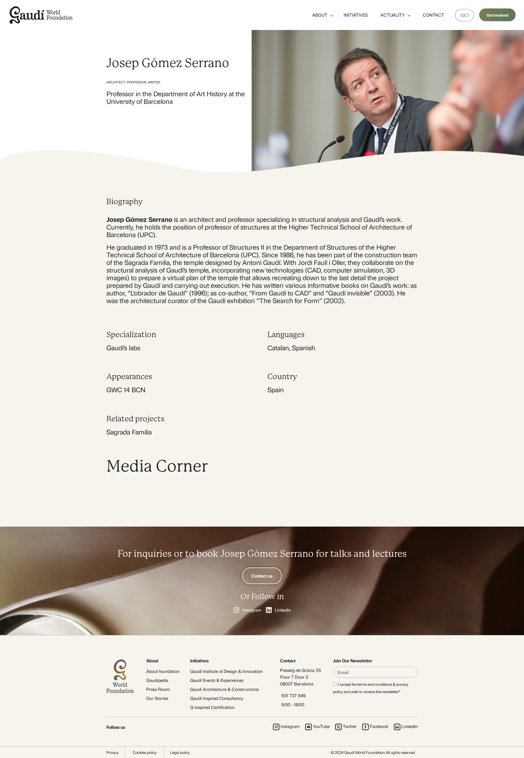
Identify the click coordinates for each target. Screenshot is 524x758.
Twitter (350, 726)
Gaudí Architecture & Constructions (224, 689)
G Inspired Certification (212, 707)
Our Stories (157, 698)
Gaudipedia (157, 680)
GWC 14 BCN (125, 389)
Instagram (290, 726)
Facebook (379, 726)
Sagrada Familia (129, 431)
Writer (154, 82)
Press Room (158, 689)
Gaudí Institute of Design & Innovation (226, 671)
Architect (115, 82)
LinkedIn (409, 726)
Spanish (303, 347)
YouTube (321, 726)
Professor (136, 82)
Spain (275, 389)
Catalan (278, 347)
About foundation (163, 671)
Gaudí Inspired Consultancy (216, 698)
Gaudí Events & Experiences (216, 680)
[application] (330, 15)
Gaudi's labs (123, 347)
